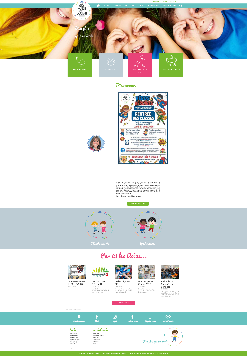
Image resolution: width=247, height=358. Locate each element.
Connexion (155, 2)
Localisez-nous (79, 320)
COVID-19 (95, 344)
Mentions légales (136, 353)
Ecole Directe (167, 320)
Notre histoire (73, 333)
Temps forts (123, 303)
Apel (97, 320)
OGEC (141, 5)
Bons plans (153, 5)
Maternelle (72, 344)
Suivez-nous (132, 320)
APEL (132, 5)
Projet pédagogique (74, 339)
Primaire (71, 346)
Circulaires (96, 337)
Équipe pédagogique (74, 341)
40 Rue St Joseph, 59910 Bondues (110, 353)
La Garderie (96, 341)
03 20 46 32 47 (175, 2)
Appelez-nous (150, 320)
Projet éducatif (138, 204)
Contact (164, 2)
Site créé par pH (163, 353)
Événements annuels (98, 335)
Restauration (96, 339)
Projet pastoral (73, 337)
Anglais (71, 348)
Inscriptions (169, 5)
